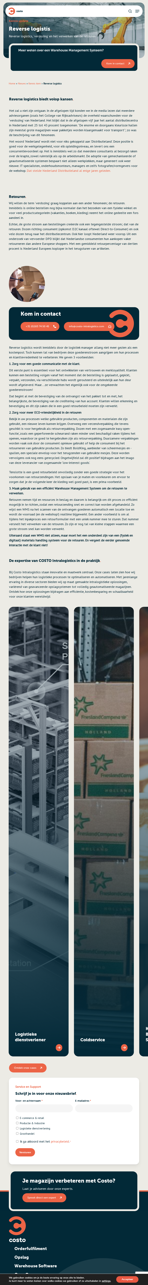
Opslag (21, 1257)
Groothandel (27, 1133)
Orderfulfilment (30, 1248)
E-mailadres (83, 1100)
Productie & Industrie (32, 1123)
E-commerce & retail (32, 1118)
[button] (137, 11)
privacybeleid (60, 1141)
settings (106, 1281)
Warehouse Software (35, 1266)
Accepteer (127, 1279)
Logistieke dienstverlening (35, 1128)
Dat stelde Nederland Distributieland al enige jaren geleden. (69, 171)
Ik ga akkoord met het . (45, 1141)
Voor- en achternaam (28, 1100)
